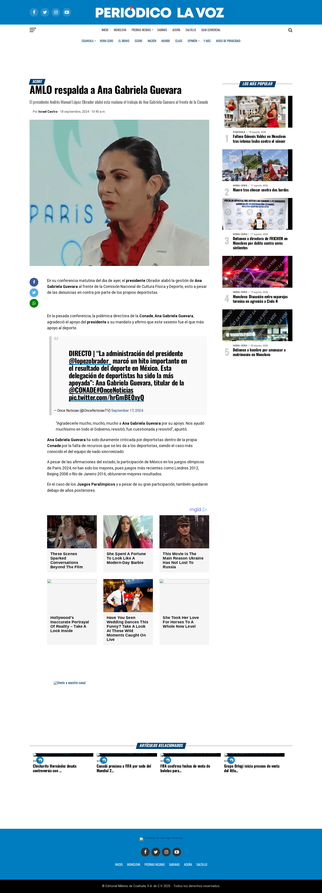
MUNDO (165, 41)
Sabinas (162, 30)
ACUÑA (188, 864)
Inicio (105, 30)
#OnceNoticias (114, 390)
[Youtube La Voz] (176, 852)
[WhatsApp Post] (34, 303)
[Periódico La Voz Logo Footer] (161, 837)
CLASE (178, 41)
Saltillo (191, 30)
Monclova (120, 30)
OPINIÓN (192, 41)
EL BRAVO (124, 41)
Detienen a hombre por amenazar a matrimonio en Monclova (259, 352)
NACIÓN (152, 41)
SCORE (138, 41)
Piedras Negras (141, 30)
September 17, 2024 (127, 410)
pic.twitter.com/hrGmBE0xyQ (106, 397)
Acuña (176, 30)
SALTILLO (201, 864)
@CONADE (82, 390)
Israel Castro (48, 111)
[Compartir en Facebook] (34, 282)
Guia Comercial (211, 30)
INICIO (119, 864)
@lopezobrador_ (90, 361)
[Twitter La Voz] (155, 852)
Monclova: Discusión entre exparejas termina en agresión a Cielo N (260, 299)
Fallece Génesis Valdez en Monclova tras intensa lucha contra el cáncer (259, 138)
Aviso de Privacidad (228, 41)
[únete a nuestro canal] (161, 712)
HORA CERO (106, 41)
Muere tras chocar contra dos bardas (260, 190)
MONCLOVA (133, 864)
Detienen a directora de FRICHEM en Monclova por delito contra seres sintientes (260, 243)
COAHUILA (88, 41)
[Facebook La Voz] (145, 852)
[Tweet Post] (34, 292)
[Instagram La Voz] (166, 852)
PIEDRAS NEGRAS (155, 864)
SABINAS (174, 864)
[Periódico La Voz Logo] (161, 20)
